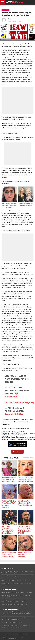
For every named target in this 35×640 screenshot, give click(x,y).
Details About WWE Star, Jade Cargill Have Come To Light (9, 479)
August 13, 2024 (14, 414)
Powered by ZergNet (28, 457)
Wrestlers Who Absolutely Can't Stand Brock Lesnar (25, 503)
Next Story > (17, 452)
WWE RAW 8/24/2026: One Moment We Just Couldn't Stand (8, 530)
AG (10, 19)
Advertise (18, 634)
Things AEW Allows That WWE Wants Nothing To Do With (25, 479)
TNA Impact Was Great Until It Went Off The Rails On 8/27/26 (25, 530)
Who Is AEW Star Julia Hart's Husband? (24, 554)
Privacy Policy (9, 634)
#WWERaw (11, 396)
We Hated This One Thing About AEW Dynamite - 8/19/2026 (9, 504)
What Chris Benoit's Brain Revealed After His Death (9, 554)
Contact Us (26, 634)
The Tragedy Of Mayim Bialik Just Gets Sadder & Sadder (9, 205)
